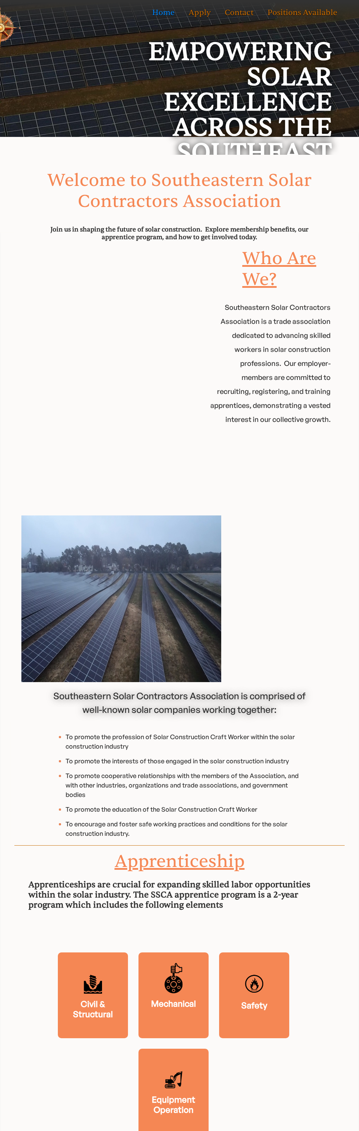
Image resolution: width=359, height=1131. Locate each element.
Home (163, 13)
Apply (200, 13)
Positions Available (302, 13)
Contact (239, 13)
